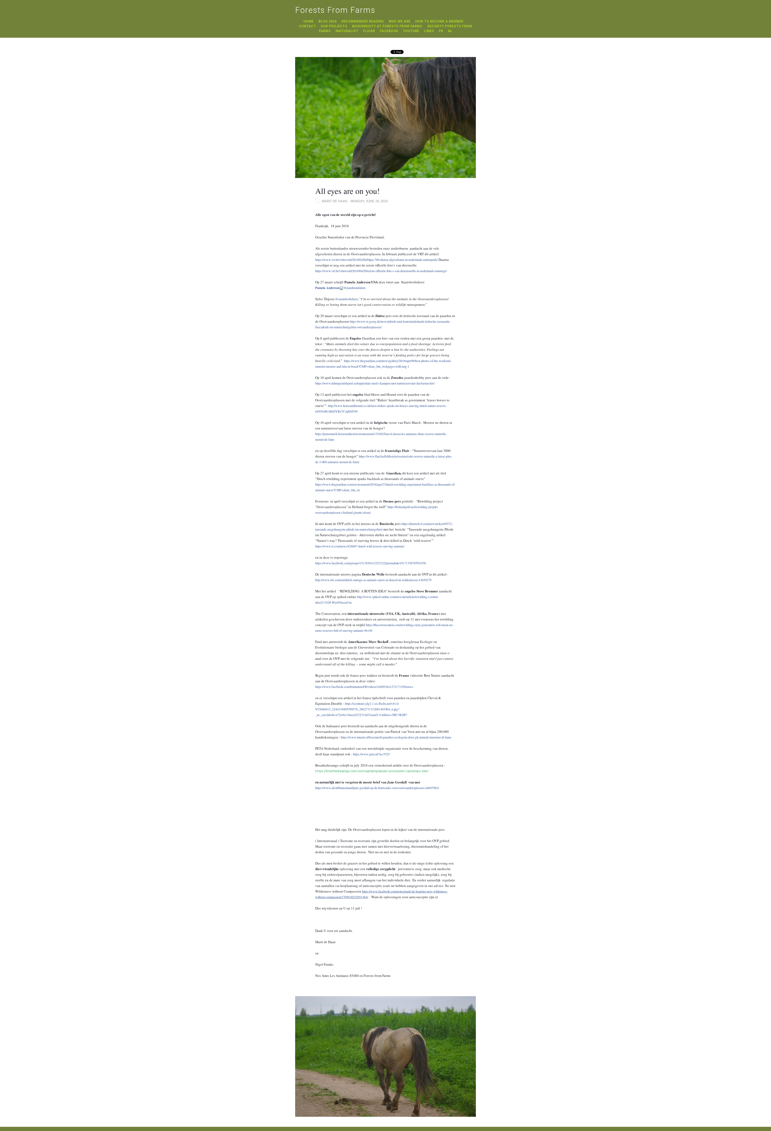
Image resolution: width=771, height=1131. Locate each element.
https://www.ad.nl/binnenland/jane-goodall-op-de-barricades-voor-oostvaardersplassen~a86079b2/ (377, 788)
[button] (390, 201)
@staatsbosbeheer (346, 299)
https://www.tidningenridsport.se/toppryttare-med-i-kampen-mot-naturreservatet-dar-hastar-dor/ (374, 383)
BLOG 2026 (327, 21)
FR (441, 31)
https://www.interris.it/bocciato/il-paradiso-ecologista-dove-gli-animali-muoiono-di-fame (396, 737)
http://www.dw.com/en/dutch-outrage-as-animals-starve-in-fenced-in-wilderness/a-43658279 (373, 580)
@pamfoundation (340, 288)
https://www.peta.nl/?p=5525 (371, 754)
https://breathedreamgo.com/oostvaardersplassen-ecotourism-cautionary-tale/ (372, 771)
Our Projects (334, 26)
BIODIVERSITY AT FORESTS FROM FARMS (387, 26)
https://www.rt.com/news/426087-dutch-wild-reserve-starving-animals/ (359, 546)
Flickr (369, 31)
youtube (411, 31)
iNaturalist (347, 31)
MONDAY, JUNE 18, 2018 (369, 201)
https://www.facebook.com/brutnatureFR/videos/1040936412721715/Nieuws (364, 686)
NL (450, 31)
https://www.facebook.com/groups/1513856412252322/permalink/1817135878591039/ (370, 563)
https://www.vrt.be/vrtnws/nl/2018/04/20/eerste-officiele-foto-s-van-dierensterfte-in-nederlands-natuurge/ (381, 271)
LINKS (429, 31)
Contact (307, 26)
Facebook (389, 31)
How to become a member (439, 21)
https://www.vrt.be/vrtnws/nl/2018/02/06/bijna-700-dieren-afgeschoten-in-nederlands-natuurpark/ (376, 259)
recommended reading (363, 21)
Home (309, 21)
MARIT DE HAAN (334, 201)
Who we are (399, 21)
